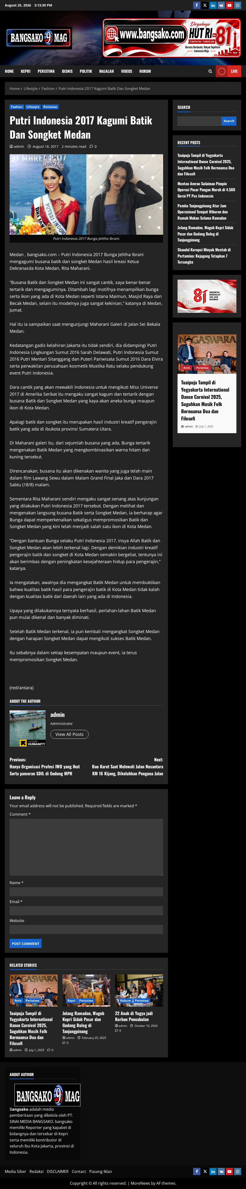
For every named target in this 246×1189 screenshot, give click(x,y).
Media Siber (15, 1171)
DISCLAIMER (57, 1171)
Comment (20, 814)
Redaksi (36, 1171)
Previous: (45, 766)
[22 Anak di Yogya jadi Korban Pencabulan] (139, 990)
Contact (79, 1171)
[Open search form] (210, 71)
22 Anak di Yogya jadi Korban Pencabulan (134, 1016)
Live (234, 71)
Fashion (17, 107)
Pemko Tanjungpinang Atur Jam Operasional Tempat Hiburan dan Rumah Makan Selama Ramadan (203, 212)
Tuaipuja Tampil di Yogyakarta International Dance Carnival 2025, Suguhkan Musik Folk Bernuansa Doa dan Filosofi (31, 1028)
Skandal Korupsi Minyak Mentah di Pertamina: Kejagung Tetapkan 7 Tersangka (204, 256)
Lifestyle (33, 107)
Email (16, 901)
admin (19, 146)
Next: (127, 766)
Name (17, 882)
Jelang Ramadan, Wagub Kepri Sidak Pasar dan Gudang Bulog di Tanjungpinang (83, 1022)
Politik (86, 71)
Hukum (145, 71)
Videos (126, 71)
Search (184, 107)
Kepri (26, 71)
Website (17, 920)
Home (9, 71)
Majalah (106, 71)
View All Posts (69, 734)
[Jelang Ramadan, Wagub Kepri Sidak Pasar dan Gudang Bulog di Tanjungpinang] (86, 990)
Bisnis (67, 71)
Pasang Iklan (100, 1171)
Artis (18, 1000)
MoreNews (140, 1183)
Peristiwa (46, 71)
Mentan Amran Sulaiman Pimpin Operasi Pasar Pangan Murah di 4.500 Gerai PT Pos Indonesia (206, 190)
